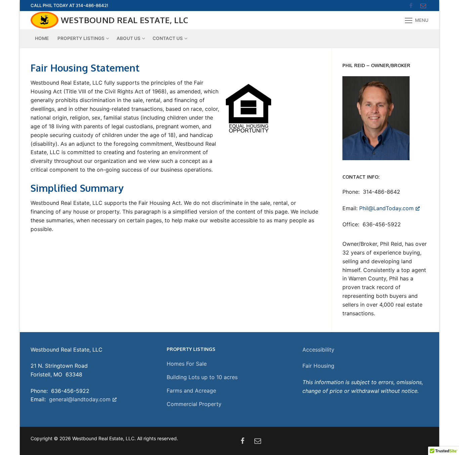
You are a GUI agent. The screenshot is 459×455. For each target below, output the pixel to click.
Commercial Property (194, 404)
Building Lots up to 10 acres (202, 377)
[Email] (423, 5)
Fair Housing (318, 365)
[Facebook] (411, 5)
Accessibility (318, 349)
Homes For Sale (187, 363)
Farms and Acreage (191, 390)
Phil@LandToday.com (386, 208)
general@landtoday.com (79, 399)
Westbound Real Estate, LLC (124, 20)
